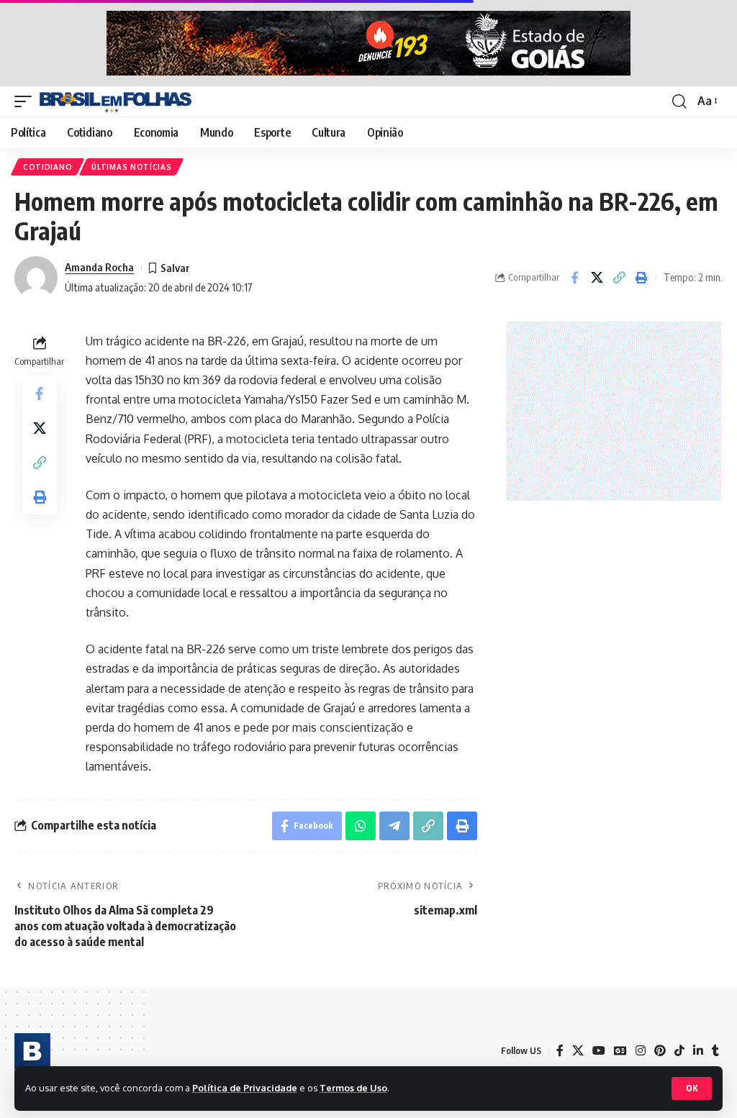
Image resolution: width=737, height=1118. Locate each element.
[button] (692, 1088)
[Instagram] (640, 1050)
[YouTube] (599, 1050)
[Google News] (620, 1050)
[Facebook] (560, 1050)
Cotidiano (47, 167)
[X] (578, 1050)
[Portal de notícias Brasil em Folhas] (115, 101)
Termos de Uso (353, 1088)
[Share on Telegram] (394, 826)
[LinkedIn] (698, 1050)
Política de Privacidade (244, 1088)
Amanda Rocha (99, 266)
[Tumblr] (715, 1050)
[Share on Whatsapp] (360, 826)
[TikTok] (679, 1050)
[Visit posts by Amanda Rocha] (36, 277)
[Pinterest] (660, 1050)
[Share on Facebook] (574, 277)
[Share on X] (597, 277)
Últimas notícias (131, 167)
